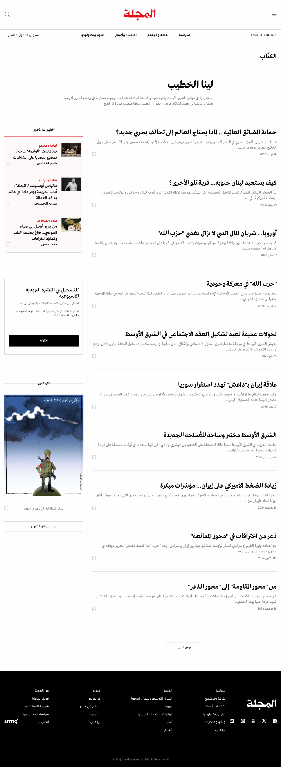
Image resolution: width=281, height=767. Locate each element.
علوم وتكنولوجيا (92, 35)
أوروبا (169, 706)
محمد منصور (49, 244)
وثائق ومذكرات (215, 722)
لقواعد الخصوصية (25, 311)
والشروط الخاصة (70, 315)
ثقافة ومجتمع (157, 35)
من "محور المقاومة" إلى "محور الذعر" (232, 587)
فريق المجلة (40, 699)
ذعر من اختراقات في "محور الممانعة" (234, 536)
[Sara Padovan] (71, 225)
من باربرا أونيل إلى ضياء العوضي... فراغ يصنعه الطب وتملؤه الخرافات (35, 232)
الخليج (168, 691)
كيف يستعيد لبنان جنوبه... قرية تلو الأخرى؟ (223, 183)
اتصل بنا (43, 722)
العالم (168, 730)
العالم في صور (90, 706)
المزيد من (46, 526)
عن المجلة (41, 691)
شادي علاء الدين (47, 163)
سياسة (184, 35)
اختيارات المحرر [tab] (43, 130)
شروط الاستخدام (37, 706)
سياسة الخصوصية (35, 714)
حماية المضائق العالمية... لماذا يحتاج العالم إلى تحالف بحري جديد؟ (196, 133)
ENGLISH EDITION (264, 35)
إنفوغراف (93, 714)
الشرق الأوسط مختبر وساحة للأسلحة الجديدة (220, 435)
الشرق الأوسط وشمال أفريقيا (152, 699)
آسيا (170, 722)
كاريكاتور (44, 383)
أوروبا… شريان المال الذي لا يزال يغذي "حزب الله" (217, 233)
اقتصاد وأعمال (125, 35)
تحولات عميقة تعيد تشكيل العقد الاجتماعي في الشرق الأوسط (201, 334)
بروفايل (220, 730)
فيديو (96, 691)
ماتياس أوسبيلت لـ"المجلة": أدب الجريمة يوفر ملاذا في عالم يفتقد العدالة (32, 192)
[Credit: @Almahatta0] (71, 150)
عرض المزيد (184, 647)
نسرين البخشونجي (45, 203)
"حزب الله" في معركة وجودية (242, 284)
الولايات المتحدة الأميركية (155, 714)
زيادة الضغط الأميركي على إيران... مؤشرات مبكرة (218, 486)
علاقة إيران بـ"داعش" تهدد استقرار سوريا (227, 385)
